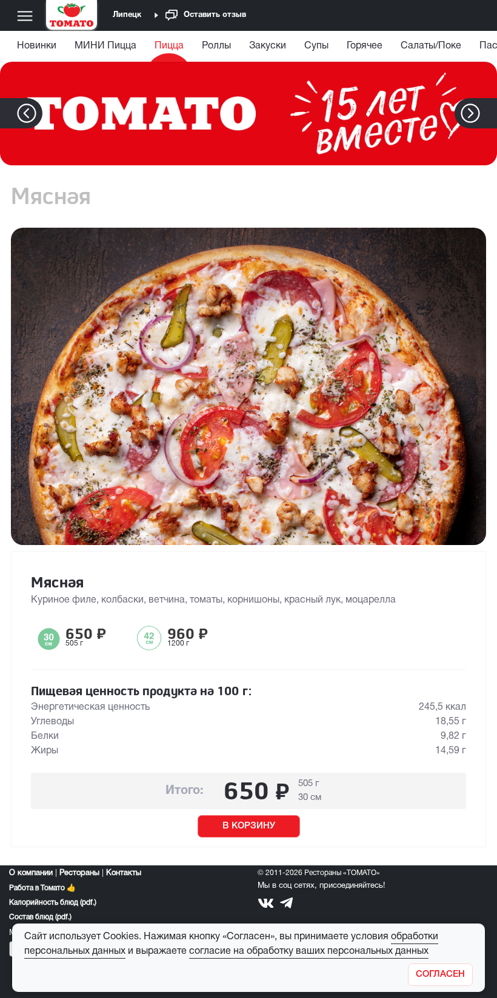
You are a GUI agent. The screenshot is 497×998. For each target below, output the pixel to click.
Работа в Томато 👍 (42, 888)
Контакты (123, 873)
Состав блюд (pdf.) (40, 917)
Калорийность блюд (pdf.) (52, 902)
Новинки (36, 46)
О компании (31, 873)
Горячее (364, 46)
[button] (489, 113)
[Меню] (25, 15)
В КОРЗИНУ (248, 826)
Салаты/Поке (431, 46)
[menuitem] (38, 49)
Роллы (216, 46)
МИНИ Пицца (105, 46)
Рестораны (79, 873)
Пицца (169, 46)
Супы (316, 46)
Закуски (267, 46)
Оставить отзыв (215, 15)
